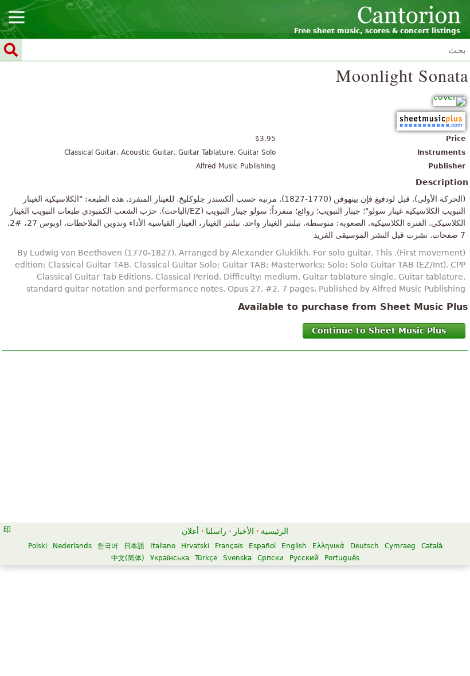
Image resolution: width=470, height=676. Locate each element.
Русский (304, 558)
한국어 (107, 546)
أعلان (190, 531)
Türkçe (206, 558)
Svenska (237, 558)
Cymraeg (400, 546)
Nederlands (72, 546)
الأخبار (243, 531)
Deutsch (364, 546)
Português (341, 558)
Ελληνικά (328, 546)
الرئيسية (274, 531)
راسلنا (216, 531)
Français (229, 546)
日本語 (134, 546)
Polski (37, 546)
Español (262, 546)
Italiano (162, 546)
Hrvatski (195, 546)
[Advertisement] (235, 439)
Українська (169, 558)
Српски (270, 558)
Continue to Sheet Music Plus (379, 330)
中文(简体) (127, 558)
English (294, 546)
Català (431, 546)
